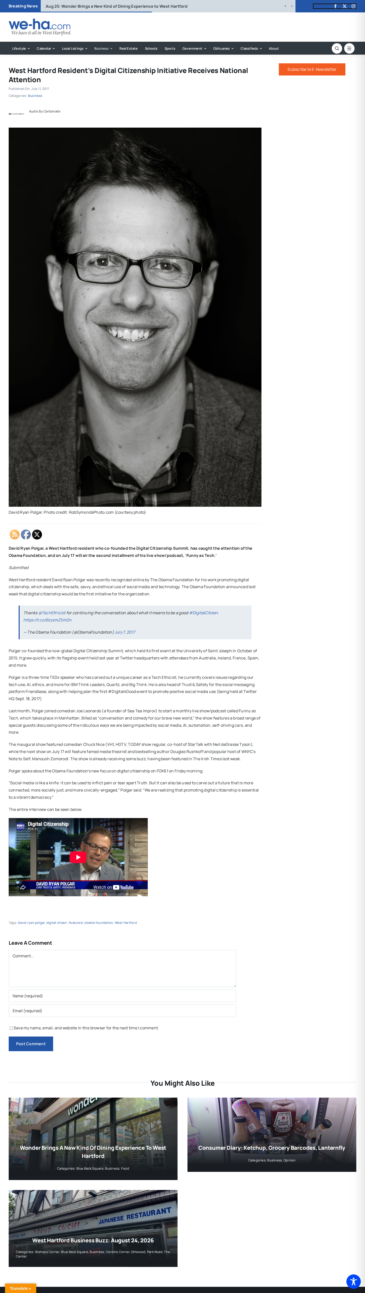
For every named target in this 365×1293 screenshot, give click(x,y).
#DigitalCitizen (203, 612)
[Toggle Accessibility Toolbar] (353, 1281)
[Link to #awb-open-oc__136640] (349, 48)
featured (76, 922)
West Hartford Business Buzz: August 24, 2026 (93, 1240)
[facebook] (335, 6)
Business (35, 95)
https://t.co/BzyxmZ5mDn (47, 620)
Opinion (290, 1160)
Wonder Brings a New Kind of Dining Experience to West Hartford (116, 6)
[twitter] (345, 6)
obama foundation (98, 922)
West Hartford (126, 922)
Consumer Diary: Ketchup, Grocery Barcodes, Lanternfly (271, 1147)
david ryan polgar (31, 922)
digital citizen (56, 922)
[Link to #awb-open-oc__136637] (337, 48)
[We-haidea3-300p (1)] (40, 20)
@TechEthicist (52, 612)
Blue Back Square (90, 1168)
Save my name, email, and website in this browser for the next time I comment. (86, 1028)
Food (125, 1168)
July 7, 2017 (125, 632)
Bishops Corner (47, 1252)
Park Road (154, 1252)
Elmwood (138, 1252)
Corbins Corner (118, 1252)
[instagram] (354, 6)
